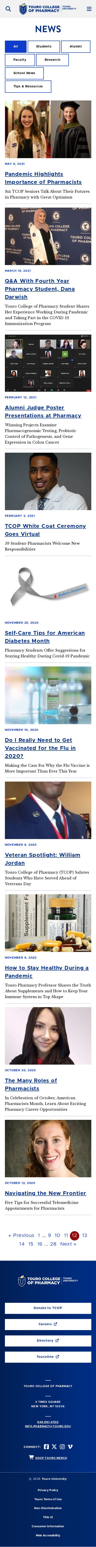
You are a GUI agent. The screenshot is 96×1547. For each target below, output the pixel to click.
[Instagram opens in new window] (62, 1447)
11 (66, 1235)
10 (58, 1235)
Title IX (48, 1517)
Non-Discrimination (48, 1508)
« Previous (21, 1235)
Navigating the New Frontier (45, 1193)
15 (31, 1244)
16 (40, 1244)
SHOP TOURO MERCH (51, 1458)
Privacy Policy (48, 1490)
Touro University (54, 1479)
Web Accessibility (48, 1535)
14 (22, 1244)
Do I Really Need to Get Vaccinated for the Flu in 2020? (40, 748)
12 (74, 1235)
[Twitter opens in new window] (54, 1447)
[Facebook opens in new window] (46, 1447)
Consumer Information (48, 1526)
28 (53, 1244)
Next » (68, 1244)
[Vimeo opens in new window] (70, 1447)
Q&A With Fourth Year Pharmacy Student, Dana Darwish (40, 289)
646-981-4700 (48, 1422)
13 (85, 1235)
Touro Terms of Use (48, 1499)
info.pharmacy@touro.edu (48, 1426)
